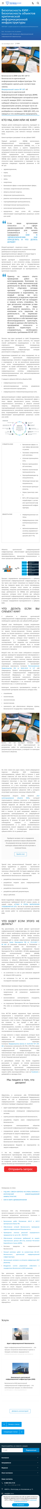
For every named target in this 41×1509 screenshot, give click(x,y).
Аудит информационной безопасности (20, 1343)
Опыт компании (7, 1473)
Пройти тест (20, 854)
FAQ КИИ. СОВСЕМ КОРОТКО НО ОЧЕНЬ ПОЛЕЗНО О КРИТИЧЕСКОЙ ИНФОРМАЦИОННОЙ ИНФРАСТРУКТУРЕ (21, 1194)
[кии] (20, 48)
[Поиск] (38, 3)
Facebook (34, 1072)
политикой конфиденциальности (25, 1500)
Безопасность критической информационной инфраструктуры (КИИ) (20, 1378)
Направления (6, 1463)
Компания (5, 1458)
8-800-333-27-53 (9, 1483)
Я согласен (20, 1505)
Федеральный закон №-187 (13, 89)
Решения (5, 1468)
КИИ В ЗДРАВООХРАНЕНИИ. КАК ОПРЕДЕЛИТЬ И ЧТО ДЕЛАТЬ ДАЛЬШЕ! (22, 238)
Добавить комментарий (20, 1411)
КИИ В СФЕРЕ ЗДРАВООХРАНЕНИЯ (15, 1200)
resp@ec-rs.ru (9, 1493)
